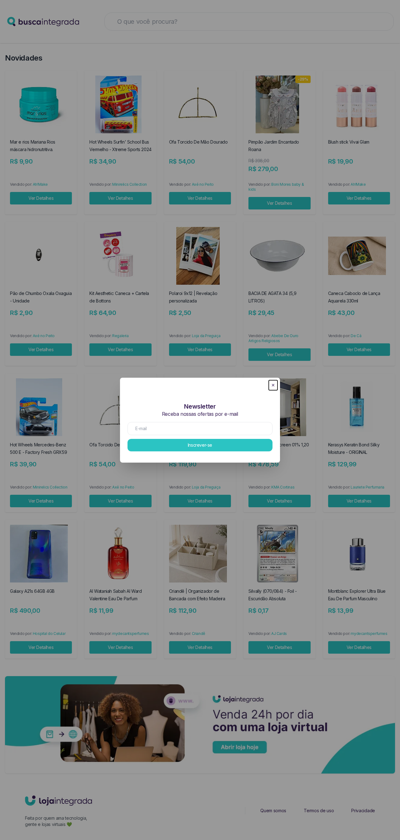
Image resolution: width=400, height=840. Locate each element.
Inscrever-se (200, 445)
